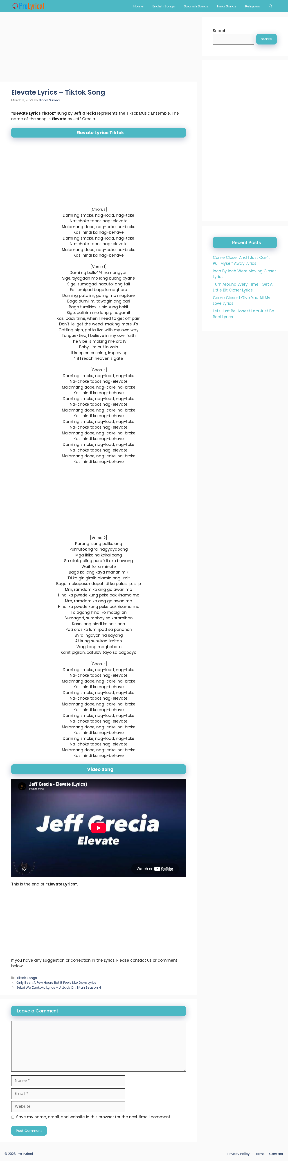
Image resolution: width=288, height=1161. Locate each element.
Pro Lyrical (25, 1153)
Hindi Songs (226, 6)
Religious (252, 6)
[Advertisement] (98, 48)
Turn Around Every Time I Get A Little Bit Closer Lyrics (242, 287)
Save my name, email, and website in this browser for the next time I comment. (93, 1117)
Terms (259, 1153)
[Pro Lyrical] (28, 6)
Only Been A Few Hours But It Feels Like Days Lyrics (56, 982)
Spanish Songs (196, 6)
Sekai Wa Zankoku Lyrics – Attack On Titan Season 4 (58, 987)
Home (138, 6)
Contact (276, 1153)
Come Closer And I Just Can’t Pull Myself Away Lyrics (241, 260)
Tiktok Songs (26, 978)
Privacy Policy (238, 1153)
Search (220, 30)
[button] (270, 6)
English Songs (164, 6)
